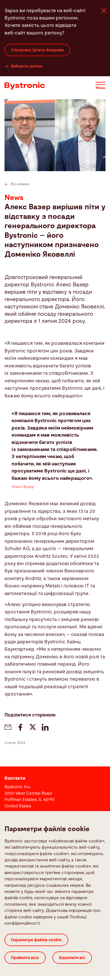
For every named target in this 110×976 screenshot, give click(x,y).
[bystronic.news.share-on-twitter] (33, 727)
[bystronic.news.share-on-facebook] (20, 727)
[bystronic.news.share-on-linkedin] (45, 727)
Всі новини (20, 184)
